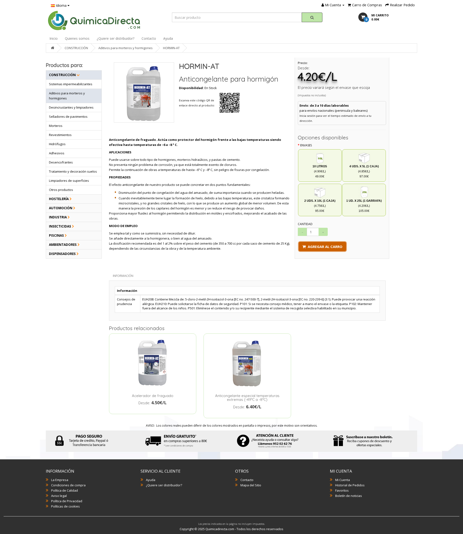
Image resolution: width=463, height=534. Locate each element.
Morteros (55, 126)
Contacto (149, 38)
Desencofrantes (61, 162)
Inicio (53, 38)
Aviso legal (59, 496)
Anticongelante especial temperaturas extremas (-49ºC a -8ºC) (247, 397)
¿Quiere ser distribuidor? (115, 38)
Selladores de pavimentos (68, 116)
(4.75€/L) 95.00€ (319, 206)
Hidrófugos (57, 144)
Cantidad (305, 224)
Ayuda (168, 38)
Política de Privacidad (66, 501)
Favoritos (342, 490)
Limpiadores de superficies (69, 180)
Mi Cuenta (342, 480)
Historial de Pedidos (350, 485)
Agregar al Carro (324, 246)
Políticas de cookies (65, 506)
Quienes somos (77, 38)
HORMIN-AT (171, 48)
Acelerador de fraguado (152, 395)
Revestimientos (60, 135)
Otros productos (61, 190)
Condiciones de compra (68, 485)
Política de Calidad (64, 490)
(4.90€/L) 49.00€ (320, 171)
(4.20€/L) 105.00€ (364, 206)
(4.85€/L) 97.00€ (364, 171)
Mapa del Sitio (250, 485)
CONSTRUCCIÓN (76, 48)
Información (123, 276)
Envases (306, 145)
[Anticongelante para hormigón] (144, 92)
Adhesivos (56, 153)
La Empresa (59, 480)
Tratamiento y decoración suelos (73, 171)
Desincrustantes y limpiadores (71, 107)
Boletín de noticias (348, 496)
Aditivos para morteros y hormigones (125, 48)
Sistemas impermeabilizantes (70, 84)
